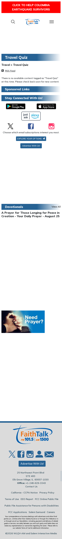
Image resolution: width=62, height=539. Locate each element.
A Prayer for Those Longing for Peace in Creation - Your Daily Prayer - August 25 (30, 214)
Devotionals (14, 207)
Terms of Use (12, 499)
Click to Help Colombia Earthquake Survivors (31, 7)
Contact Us (31, 486)
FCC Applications (17, 512)
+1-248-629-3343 (36, 483)
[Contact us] (48, 455)
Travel (6, 65)
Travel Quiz (20, 65)
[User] (38, 455)
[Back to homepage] (32, 21)
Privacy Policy (46, 492)
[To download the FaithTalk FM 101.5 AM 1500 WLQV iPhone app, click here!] (46, 106)
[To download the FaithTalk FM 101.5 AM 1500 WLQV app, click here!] (15, 106)
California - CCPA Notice (24, 492)
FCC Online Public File (46, 499)
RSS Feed (10, 70)
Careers (51, 512)
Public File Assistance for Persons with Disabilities (31, 505)
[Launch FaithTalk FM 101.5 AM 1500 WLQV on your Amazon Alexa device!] (31, 116)
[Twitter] (10, 126)
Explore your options (29, 138)
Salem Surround (37, 512)
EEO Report (27, 499)
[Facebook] (31, 126)
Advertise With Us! (31, 145)
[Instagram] (51, 126)
